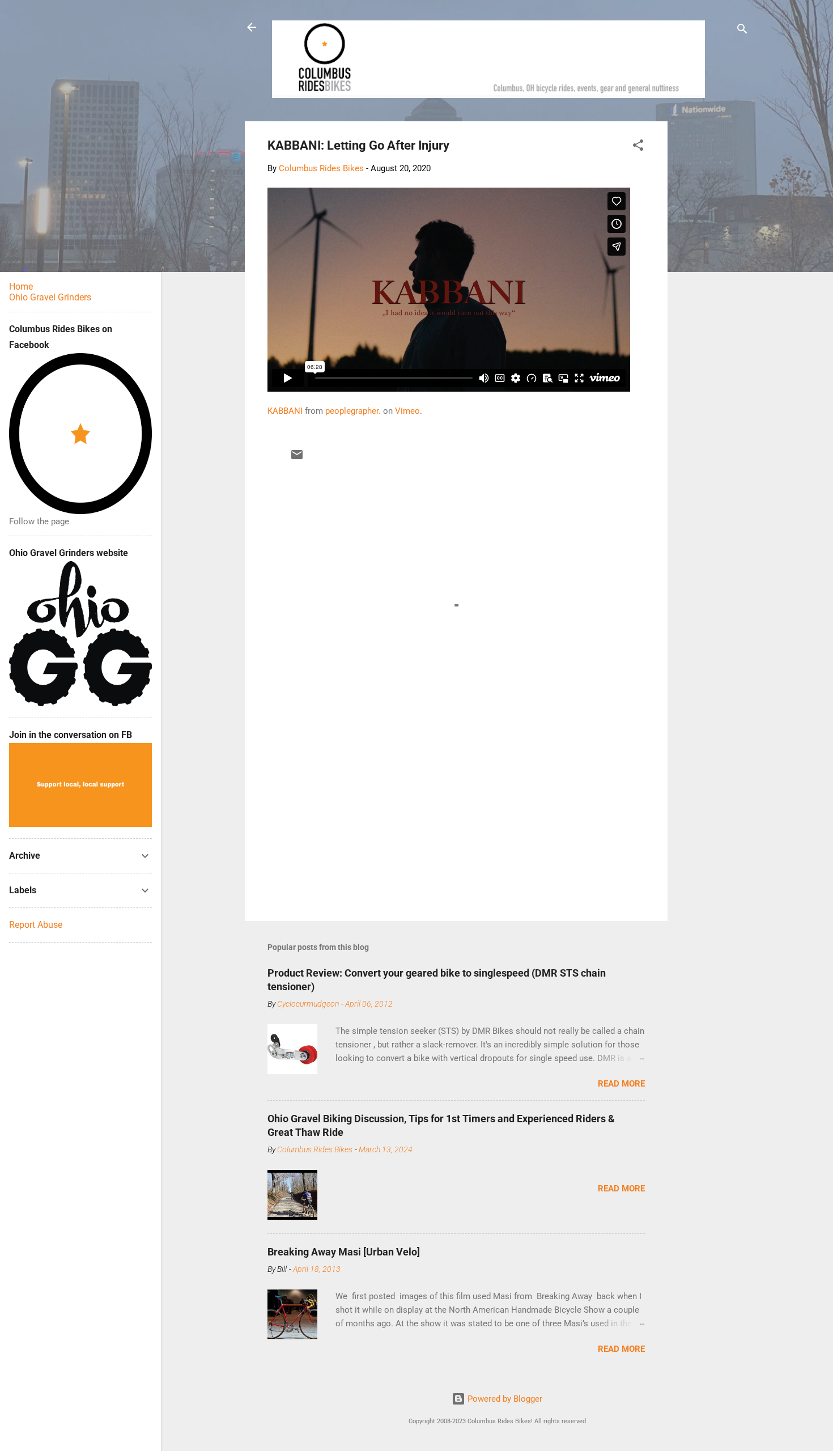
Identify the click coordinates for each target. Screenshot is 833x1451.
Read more (621, 1084)
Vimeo (407, 411)
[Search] (742, 31)
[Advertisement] (711, 291)
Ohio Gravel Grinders (50, 297)
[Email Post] (297, 458)
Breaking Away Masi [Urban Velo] (343, 1252)
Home (21, 286)
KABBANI (285, 411)
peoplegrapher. (353, 411)
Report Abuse (35, 924)
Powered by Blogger (503, 1399)
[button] (638, 147)
